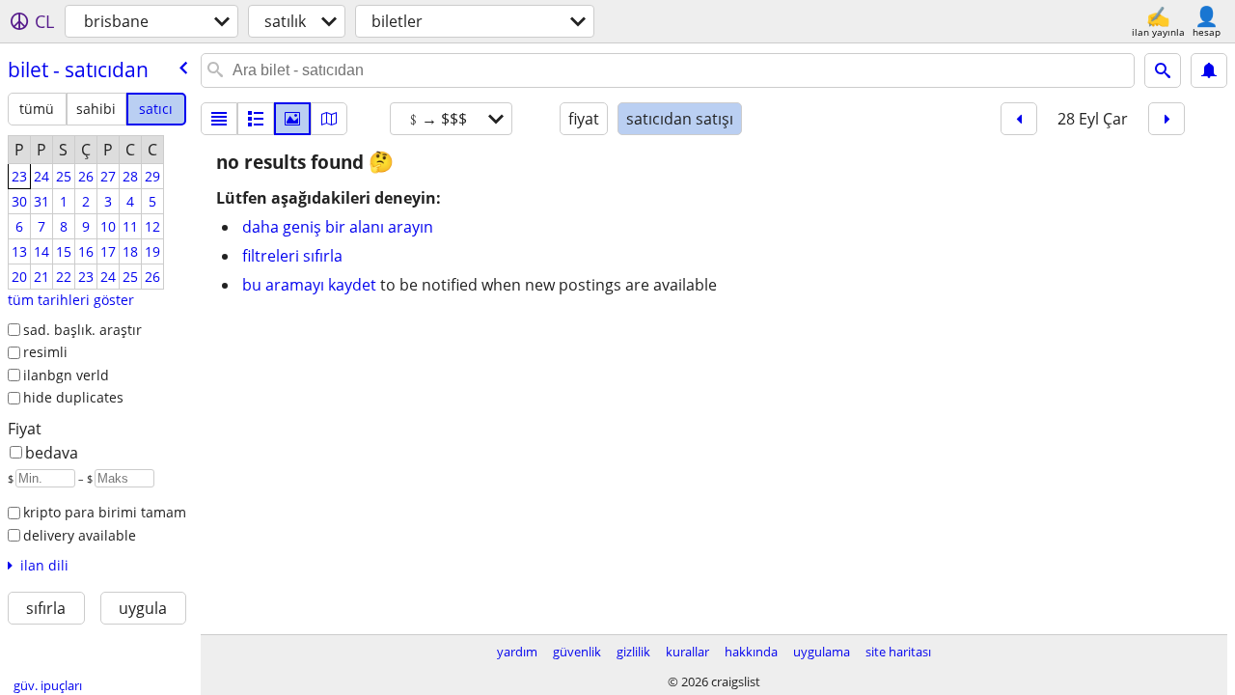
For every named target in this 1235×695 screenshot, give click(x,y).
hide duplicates (73, 397)
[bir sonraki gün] (1166, 118)
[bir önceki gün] (1019, 118)
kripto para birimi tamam (104, 512)
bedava (51, 452)
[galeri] (292, 118)
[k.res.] (255, 118)
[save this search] (1209, 70)
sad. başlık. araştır (82, 329)
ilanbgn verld (66, 375)
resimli (45, 352)
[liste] (219, 118)
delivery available (79, 535)
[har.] (329, 118)
